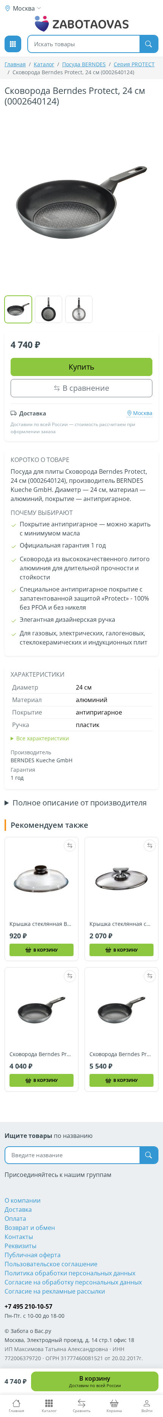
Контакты (19, 1237)
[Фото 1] (18, 309)
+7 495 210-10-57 (28, 1306)
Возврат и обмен (30, 1227)
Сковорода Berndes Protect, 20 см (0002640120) (41, 1054)
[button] (13, 44)
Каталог (44, 64)
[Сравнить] (70, 846)
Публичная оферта (33, 1255)
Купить (81, 367)
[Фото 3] (78, 309)
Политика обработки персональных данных (70, 1273)
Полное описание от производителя (80, 802)
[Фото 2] (48, 309)
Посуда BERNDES (84, 64)
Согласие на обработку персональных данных (73, 1282)
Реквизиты (20, 1246)
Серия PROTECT (134, 64)
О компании (23, 1200)
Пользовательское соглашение (51, 1264)
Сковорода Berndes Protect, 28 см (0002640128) (121, 1054)
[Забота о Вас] (82, 24)
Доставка (18, 1209)
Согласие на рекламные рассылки (55, 1291)
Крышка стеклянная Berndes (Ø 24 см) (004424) (41, 924)
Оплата (15, 1218)
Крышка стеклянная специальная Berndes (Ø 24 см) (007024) (121, 924)
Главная (15, 64)
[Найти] (148, 44)
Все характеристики (42, 738)
